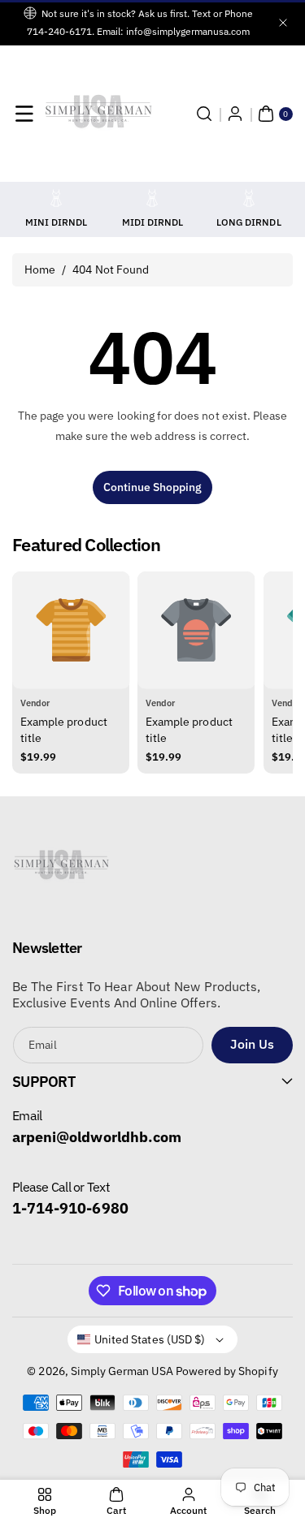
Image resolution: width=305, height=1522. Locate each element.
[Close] (283, 22)
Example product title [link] (63, 729)
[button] (24, 113)
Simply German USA (122, 1371)
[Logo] (61, 870)
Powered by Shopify (227, 1371)
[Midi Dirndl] (152, 198)
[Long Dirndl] (249, 198)
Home (39, 269)
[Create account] (235, 113)
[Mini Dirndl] (56, 198)
